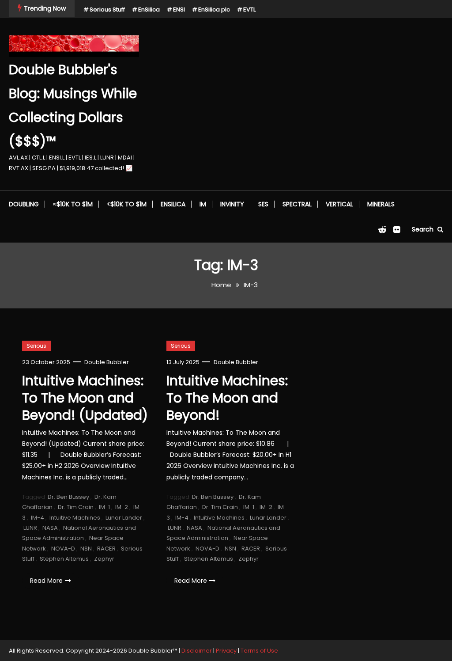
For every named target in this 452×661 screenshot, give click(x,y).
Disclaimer (196, 650)
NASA (50, 528)
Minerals (381, 204)
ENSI (179, 9)
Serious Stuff (107, 9)
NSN (86, 548)
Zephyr (104, 559)
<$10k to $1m (127, 204)
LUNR (30, 528)
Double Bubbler (106, 362)
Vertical (339, 204)
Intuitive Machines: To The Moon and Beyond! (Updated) (85, 398)
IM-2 (121, 507)
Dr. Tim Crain (76, 507)
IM (203, 204)
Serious (36, 345)
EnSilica (149, 9)
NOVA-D (63, 548)
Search (423, 229)
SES (263, 204)
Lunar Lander (123, 517)
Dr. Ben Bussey (68, 497)
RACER (106, 548)
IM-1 (104, 507)
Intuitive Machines (74, 517)
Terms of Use (259, 650)
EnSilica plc (214, 9)
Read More (46, 580)
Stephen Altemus (64, 559)
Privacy (226, 650)
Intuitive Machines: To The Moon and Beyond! (227, 398)
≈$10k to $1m (73, 204)
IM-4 (37, 517)
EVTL (249, 9)
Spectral (297, 204)
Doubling (24, 204)
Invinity (232, 204)
